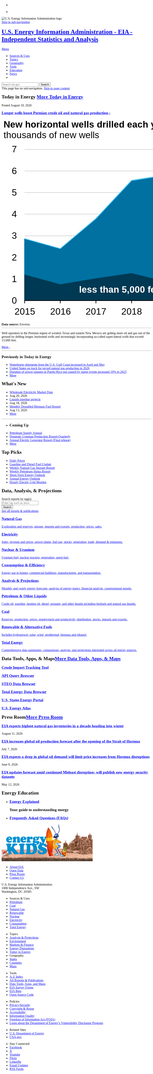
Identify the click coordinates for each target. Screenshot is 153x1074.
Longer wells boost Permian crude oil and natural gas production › (56, 113)
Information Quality (22, 1016)
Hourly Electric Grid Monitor (28, 482)
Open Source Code (22, 994)
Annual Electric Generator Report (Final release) (40, 440)
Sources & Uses (20, 55)
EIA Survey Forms (21, 987)
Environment (18, 941)
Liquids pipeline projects (25, 399)
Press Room (17, 874)
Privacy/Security (20, 1005)
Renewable (17, 912)
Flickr (13, 1058)
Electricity (16, 920)
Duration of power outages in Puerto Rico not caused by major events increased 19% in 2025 (68, 372)
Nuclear (15, 916)
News (13, 73)
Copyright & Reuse (22, 1008)
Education (16, 70)
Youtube (15, 1054)
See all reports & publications (20, 511)
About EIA (17, 867)
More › (6, 347)
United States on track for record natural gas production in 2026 (49, 368)
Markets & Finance (22, 944)
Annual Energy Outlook (25, 478)
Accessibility (18, 1012)
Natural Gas (17, 909)
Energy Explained (24, 802)
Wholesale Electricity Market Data (31, 392)
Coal (13, 905)
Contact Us (17, 877)
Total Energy (18, 927)
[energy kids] (47, 860)
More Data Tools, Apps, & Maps (88, 658)
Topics (14, 59)
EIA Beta (15, 991)
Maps (13, 966)
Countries (16, 962)
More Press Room (44, 717)
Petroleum (16, 902)
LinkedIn (15, 1061)
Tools (13, 66)
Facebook (16, 1047)
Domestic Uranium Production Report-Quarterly (40, 436)
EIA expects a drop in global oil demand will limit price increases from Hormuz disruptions (76, 757)
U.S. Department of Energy (27, 1033)
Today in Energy (20, 952)
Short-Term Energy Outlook (27, 475)
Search (45, 84)
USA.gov (16, 1037)
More (13, 375)
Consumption (18, 923)
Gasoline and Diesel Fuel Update (30, 464)
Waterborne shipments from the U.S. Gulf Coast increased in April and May (57, 364)
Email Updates (19, 1065)
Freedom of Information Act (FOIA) (32, 1019)
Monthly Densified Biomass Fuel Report (35, 406)
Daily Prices (17, 460)
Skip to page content (57, 88)
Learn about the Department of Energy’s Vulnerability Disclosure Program (56, 1023)
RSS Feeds (17, 1069)
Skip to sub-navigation (16, 22)
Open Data (16, 870)
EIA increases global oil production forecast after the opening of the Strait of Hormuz (71, 741)
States (13, 959)
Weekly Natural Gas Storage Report (32, 468)
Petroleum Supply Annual (26, 433)
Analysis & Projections (24, 937)
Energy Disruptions (22, 948)
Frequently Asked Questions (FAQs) (39, 818)
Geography (17, 63)
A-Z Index (16, 976)
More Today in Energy (60, 96)
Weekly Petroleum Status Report (30, 471)
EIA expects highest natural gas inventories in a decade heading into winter (63, 726)
